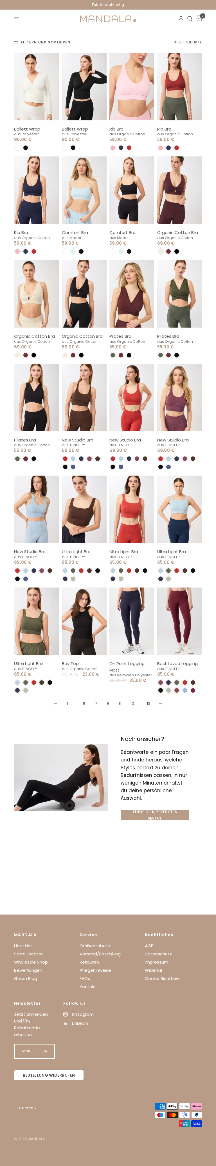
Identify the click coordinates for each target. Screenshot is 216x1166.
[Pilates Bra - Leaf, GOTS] (179, 294)
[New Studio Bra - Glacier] (36, 509)
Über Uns (23, 946)
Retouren (89, 962)
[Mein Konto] (181, 19)
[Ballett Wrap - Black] (84, 86)
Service (89, 935)
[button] (17, 147)
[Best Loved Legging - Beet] (179, 621)
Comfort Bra (75, 232)
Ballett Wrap (27, 129)
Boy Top (70, 663)
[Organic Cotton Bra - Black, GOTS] (84, 294)
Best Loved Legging (177, 663)
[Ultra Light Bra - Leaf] (36, 621)
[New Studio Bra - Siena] (131, 397)
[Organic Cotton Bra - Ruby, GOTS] (179, 190)
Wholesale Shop (31, 962)
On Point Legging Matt (127, 667)
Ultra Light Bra (76, 552)
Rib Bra (116, 129)
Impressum (156, 962)
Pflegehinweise (95, 970)
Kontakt (88, 987)
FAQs (85, 978)
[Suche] (190, 19)
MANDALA (25, 935)
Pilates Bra (120, 336)
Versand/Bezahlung (100, 954)
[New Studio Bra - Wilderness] (84, 397)
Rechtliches (159, 935)
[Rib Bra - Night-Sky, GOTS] (36, 190)
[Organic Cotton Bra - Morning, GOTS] (36, 294)
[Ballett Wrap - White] (36, 86)
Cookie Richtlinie (162, 978)
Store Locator (28, 954)
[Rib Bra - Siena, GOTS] (179, 86)
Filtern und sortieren (45, 42)
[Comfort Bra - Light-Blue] (84, 190)
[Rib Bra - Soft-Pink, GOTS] (131, 86)
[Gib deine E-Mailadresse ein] (45, 1051)
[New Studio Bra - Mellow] (179, 397)
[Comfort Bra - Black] (131, 190)
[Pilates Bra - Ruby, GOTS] (131, 294)
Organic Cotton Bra (177, 232)
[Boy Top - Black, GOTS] (84, 621)
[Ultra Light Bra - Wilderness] (84, 509)
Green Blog (25, 978)
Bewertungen (28, 970)
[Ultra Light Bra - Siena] (131, 509)
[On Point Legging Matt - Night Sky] (131, 621)
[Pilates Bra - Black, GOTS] (36, 397)
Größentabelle (95, 946)
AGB (149, 946)
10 (132, 703)
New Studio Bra (77, 440)
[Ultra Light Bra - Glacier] (179, 509)
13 (148, 703)
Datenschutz (158, 954)
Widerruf (154, 970)
